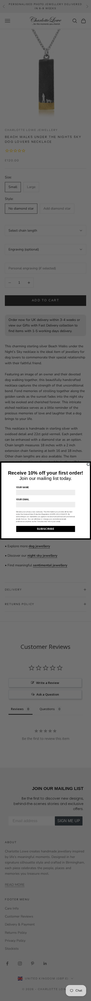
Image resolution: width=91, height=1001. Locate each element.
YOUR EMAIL (22, 499)
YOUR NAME (22, 487)
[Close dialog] (88, 464)
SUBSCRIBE (45, 529)
